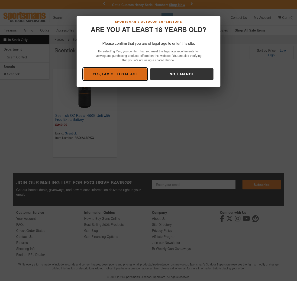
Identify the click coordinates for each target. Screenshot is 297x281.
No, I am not (182, 74)
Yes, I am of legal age (115, 74)
